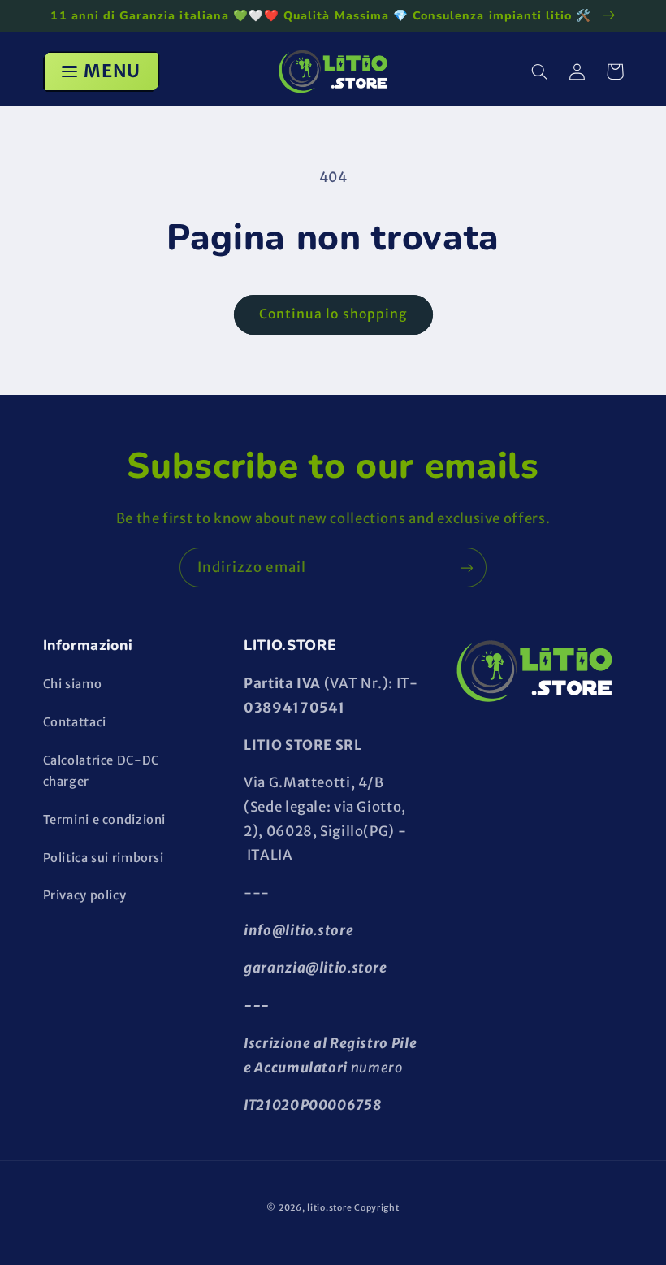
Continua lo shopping (333, 314)
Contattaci (74, 722)
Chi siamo (72, 684)
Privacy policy (85, 895)
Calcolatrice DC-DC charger (101, 771)
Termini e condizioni (104, 819)
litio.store (329, 1207)
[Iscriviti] (467, 567)
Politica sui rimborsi (103, 858)
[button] (540, 71)
